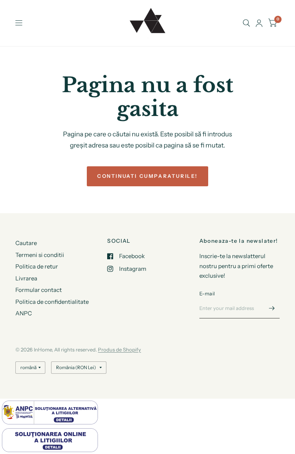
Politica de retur (36, 266)
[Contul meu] (259, 23)
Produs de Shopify (119, 349)
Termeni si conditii (39, 254)
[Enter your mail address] (272, 308)
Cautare (26, 243)
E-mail (207, 293)
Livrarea (26, 278)
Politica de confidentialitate (52, 301)
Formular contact (38, 289)
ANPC (23, 313)
